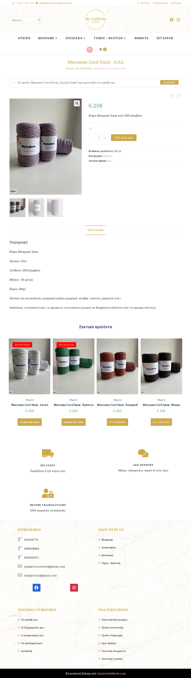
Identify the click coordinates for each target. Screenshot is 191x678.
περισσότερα (29, 422)
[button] (91, 129)
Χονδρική (175, 3)
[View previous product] (172, 95)
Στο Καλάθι (124, 137)
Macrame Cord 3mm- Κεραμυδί (117, 405)
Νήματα (107, 156)
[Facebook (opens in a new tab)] (171, 20)
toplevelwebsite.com (111, 673)
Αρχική (69, 68)
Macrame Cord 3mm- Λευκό (29, 405)
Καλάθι (169, 82)
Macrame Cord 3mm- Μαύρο (161, 405)
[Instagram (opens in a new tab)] (178, 20)
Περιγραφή (95, 230)
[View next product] (178, 95)
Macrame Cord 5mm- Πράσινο (73, 405)
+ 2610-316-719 (24, 2)
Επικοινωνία (160, 3)
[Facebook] (36, 588)
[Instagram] (74, 588)
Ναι (109, 160)
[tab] (95, 230)
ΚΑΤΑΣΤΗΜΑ (84, 68)
